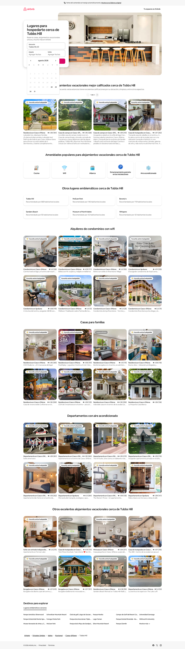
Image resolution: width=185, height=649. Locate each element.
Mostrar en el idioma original (111, 3)
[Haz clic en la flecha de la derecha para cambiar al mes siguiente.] (55, 60)
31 (34, 91)
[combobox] (46, 47)
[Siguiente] (97, 95)
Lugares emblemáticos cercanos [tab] (35, 608)
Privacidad (42, 645)
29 (56, 87)
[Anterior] (88, 95)
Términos (51, 645)
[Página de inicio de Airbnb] (28, 9)
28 (51, 87)
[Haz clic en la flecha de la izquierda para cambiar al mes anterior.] (30, 60)
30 (30, 91)
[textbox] (36, 54)
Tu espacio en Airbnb (152, 9)
